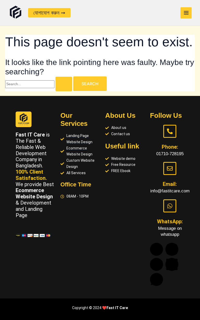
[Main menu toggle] (186, 12)
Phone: (170, 147)
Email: (170, 184)
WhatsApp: (170, 221)
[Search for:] (39, 84)
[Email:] (169, 168)
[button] (49, 12)
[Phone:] (169, 131)
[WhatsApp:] (169, 205)
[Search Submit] (63, 84)
